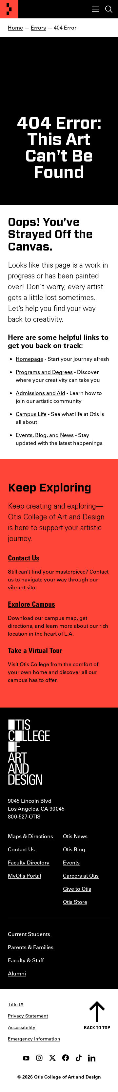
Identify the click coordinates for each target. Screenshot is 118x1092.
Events (71, 862)
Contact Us (23, 557)
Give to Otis (77, 888)
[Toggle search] (109, 9)
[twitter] (52, 1057)
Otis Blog (74, 849)
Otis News (75, 836)
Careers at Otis (81, 875)
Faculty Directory (28, 862)
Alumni (17, 973)
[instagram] (39, 1057)
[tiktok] (79, 1057)
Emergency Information (34, 1039)
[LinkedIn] (92, 1057)
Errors (38, 27)
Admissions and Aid (40, 392)
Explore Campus (31, 603)
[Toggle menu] (96, 9)
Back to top (97, 1027)
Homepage (29, 358)
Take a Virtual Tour (35, 650)
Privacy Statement (28, 1016)
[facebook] (65, 1057)
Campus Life (31, 413)
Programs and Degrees (44, 371)
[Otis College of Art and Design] (9, 9)
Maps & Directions (30, 836)
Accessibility (21, 1027)
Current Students (29, 933)
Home (15, 27)
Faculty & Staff (26, 960)
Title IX (16, 1004)
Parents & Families (30, 947)
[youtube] (26, 1057)
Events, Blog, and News (45, 434)
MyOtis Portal (24, 875)
